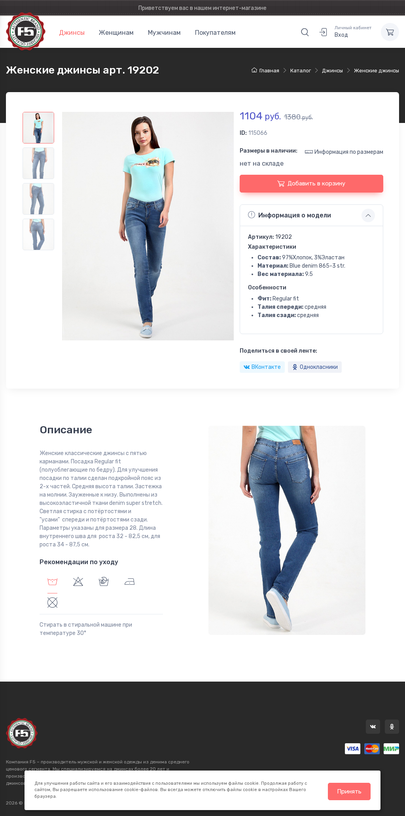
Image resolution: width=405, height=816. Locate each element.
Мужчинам (164, 32)
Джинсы (72, 32)
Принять (349, 791)
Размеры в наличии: (268, 150)
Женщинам (116, 32)
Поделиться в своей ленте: (278, 351)
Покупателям (215, 32)
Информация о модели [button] (294, 215)
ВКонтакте (266, 367)
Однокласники (319, 367)
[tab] (78, 582)
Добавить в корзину (316, 183)
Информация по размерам (348, 152)
